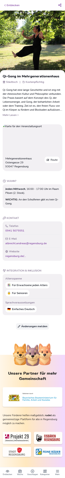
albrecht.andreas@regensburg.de (26, 243)
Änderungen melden (34, 326)
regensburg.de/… (15, 256)
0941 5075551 (14, 230)
